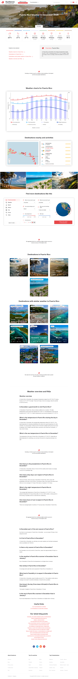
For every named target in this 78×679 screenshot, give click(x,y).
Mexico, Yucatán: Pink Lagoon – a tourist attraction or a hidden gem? (39, 631)
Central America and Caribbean (13, 5)
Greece (40, 670)
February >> (56, 26)
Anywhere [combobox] (26, 202)
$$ (30, 222)
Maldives (51, 659)
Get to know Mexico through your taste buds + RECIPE (39, 629)
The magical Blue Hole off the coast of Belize (39, 621)
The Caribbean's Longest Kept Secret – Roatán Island (39, 626)
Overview (39, 24)
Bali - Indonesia (52, 670)
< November (30, 26)
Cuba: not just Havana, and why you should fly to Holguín (39, 623)
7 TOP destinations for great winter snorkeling (39, 608)
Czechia (61, 667)
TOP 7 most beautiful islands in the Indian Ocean (39, 632)
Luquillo (47, 148)
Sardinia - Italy (52, 667)
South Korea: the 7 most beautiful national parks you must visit (39, 635)
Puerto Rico (24, 5)
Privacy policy (10, 664)
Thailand (30, 662)
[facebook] (34, 646)
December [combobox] (41, 202)
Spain (30, 664)
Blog (9, 662)
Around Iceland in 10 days (39, 637)
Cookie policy (10, 667)
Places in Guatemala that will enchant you (39, 618)
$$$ (34, 222)
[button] (9, 159)
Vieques (51, 148)
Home (3, 5)
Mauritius (51, 662)
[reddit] (41, 646)
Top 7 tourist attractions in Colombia (39, 606)
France (40, 662)
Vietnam (40, 667)
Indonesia (30, 670)
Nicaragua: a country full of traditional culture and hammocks (39, 627)
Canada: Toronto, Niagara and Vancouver (39, 639)
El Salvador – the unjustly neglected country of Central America (39, 616)
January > (47, 26)
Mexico (40, 664)
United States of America (33, 667)
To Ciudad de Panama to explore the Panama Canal (39, 624)
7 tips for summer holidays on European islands (39, 634)
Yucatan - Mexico (63, 659)
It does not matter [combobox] (42, 210)
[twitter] (37, 646)
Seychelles (62, 662)
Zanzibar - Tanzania (64, 670)
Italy (29, 659)
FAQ (8, 670)
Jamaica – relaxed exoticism (39, 619)
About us (9, 659)
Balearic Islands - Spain (64, 664)
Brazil (40, 659)
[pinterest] (44, 646)
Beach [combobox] (25, 208)
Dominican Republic (53, 664)
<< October (21, 26)
